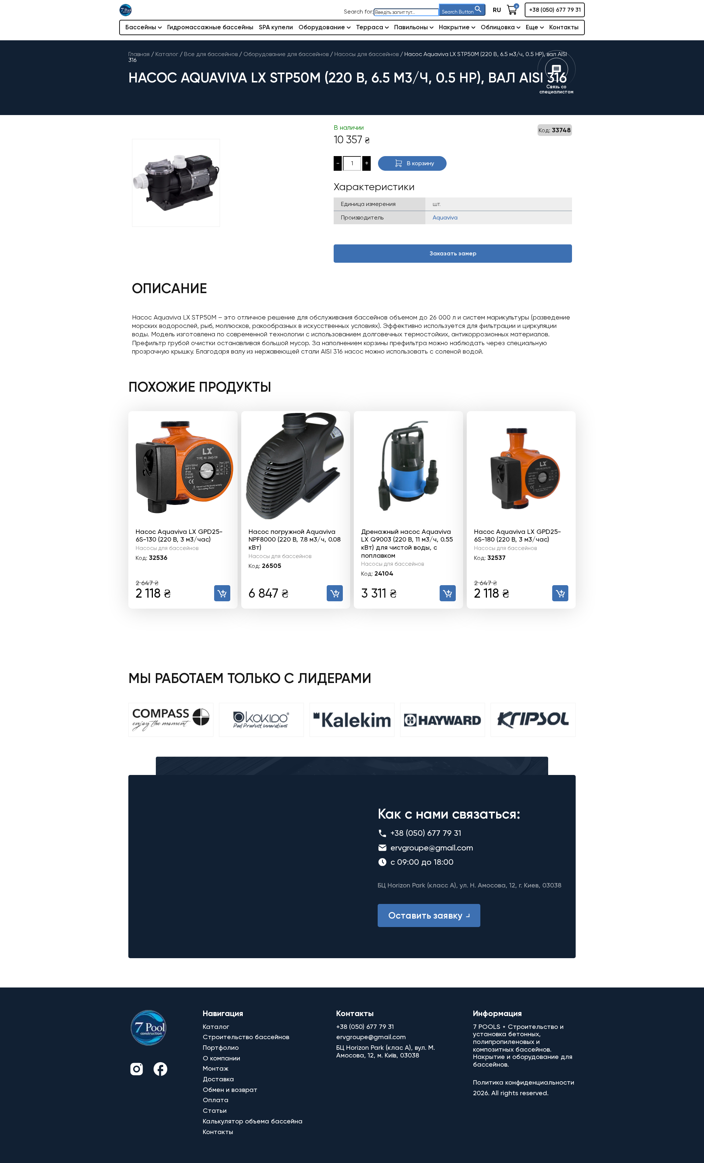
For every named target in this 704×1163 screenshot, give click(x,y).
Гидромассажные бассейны (210, 27)
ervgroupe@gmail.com (431, 847)
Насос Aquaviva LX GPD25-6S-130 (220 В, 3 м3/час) (179, 535)
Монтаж (215, 1068)
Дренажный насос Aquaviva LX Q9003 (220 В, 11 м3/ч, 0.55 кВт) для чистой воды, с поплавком (407, 543)
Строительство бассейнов (246, 1037)
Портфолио (221, 1047)
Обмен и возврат (230, 1089)
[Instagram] (136, 1070)
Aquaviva (445, 217)
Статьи (215, 1110)
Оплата (215, 1100)
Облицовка (498, 27)
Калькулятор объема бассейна (252, 1121)
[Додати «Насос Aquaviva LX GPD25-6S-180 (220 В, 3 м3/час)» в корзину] (560, 593)
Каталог (216, 1026)
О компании (221, 1058)
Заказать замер (453, 253)
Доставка (218, 1079)
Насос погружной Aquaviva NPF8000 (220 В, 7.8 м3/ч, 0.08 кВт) (295, 539)
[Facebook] (160, 1070)
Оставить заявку (425, 915)
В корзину (420, 163)
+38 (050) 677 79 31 (555, 9)
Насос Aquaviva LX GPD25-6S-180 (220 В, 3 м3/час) (517, 535)
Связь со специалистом (556, 89)
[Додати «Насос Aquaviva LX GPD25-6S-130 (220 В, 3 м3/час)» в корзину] (222, 593)
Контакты (564, 27)
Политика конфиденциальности (523, 1082)
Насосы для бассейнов (167, 548)
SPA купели (276, 27)
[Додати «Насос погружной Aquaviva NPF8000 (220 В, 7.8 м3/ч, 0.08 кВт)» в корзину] (335, 593)
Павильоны (411, 27)
